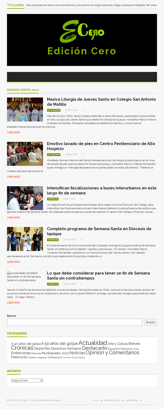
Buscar (11, 315)
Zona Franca (78, 357)
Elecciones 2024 (129, 348)
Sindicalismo (55, 357)
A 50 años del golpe (59, 343)
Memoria (36, 353)
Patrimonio (19, 357)
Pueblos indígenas (37, 357)
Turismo (67, 357)
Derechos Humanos (66, 348)
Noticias (77, 352)
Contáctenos (131, 400)
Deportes (42, 348)
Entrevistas (21, 353)
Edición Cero (82, 51)
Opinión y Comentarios (112, 352)
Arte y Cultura (118, 344)
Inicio (96, 400)
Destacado (94, 348)
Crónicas (53, 199)
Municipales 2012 (55, 353)
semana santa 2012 (23, 90)
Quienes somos (112, 400)
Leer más (13, 132)
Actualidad (54, 110)
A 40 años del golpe (26, 344)
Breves (134, 343)
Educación (114, 348)
